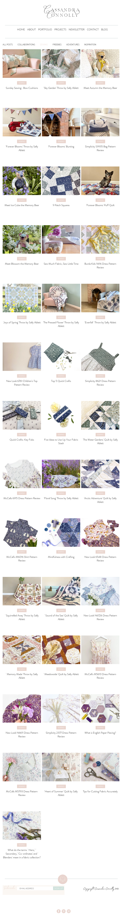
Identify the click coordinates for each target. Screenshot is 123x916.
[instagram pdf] (69, 911)
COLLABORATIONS (26, 44)
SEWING (44, 44)
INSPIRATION (90, 44)
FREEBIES (57, 44)
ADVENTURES (72, 44)
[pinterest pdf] (64, 911)
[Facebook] (59, 911)
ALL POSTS (8, 44)
